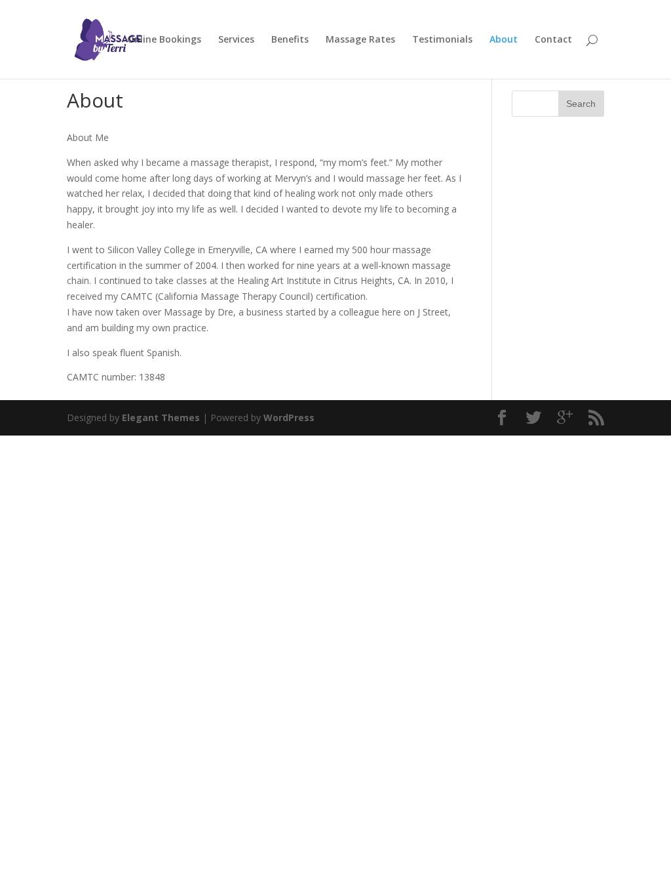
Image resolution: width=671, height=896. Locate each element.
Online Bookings (164, 40)
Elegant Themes (161, 417)
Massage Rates (360, 40)
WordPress (289, 417)
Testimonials (442, 40)
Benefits (290, 40)
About (503, 40)
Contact (553, 40)
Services (236, 40)
